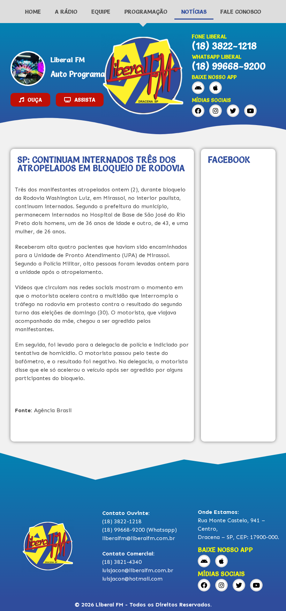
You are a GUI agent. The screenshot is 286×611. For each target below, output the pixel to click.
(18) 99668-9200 (229, 66)
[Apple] (215, 87)
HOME (33, 11)
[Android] (198, 87)
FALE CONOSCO (240, 11)
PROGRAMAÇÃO (145, 11)
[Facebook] (198, 110)
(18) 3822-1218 (224, 46)
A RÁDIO (66, 11)
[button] (30, 100)
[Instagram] (215, 110)
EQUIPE (100, 11)
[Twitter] (233, 110)
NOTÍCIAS (193, 11)
